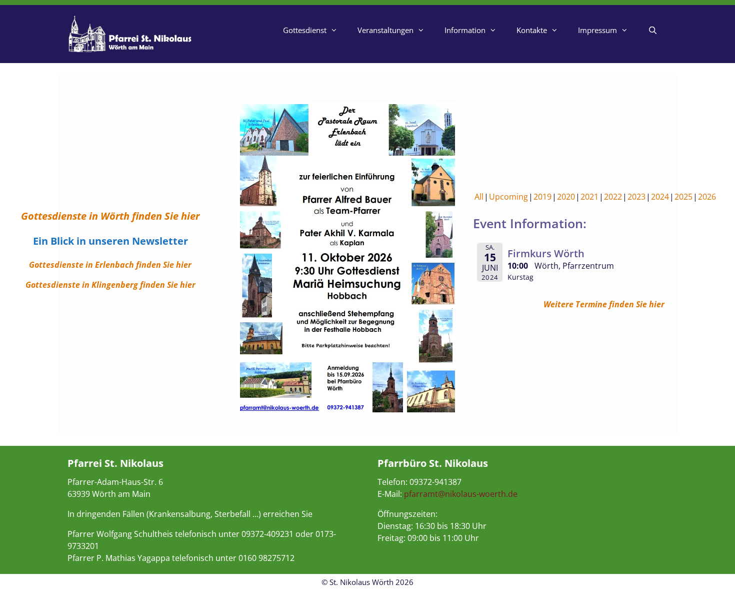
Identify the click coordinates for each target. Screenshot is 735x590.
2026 (707, 196)
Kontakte (531, 30)
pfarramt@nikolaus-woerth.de (461, 493)
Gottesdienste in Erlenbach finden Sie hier (110, 264)
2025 (683, 196)
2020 (566, 196)
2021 (589, 196)
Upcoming (508, 196)
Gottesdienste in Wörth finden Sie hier (110, 216)
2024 (660, 196)
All (479, 196)
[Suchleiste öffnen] (653, 30)
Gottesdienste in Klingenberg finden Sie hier (111, 284)
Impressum (597, 30)
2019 (543, 196)
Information (465, 30)
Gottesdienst (304, 30)
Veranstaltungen (386, 30)
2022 (613, 196)
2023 (637, 196)
